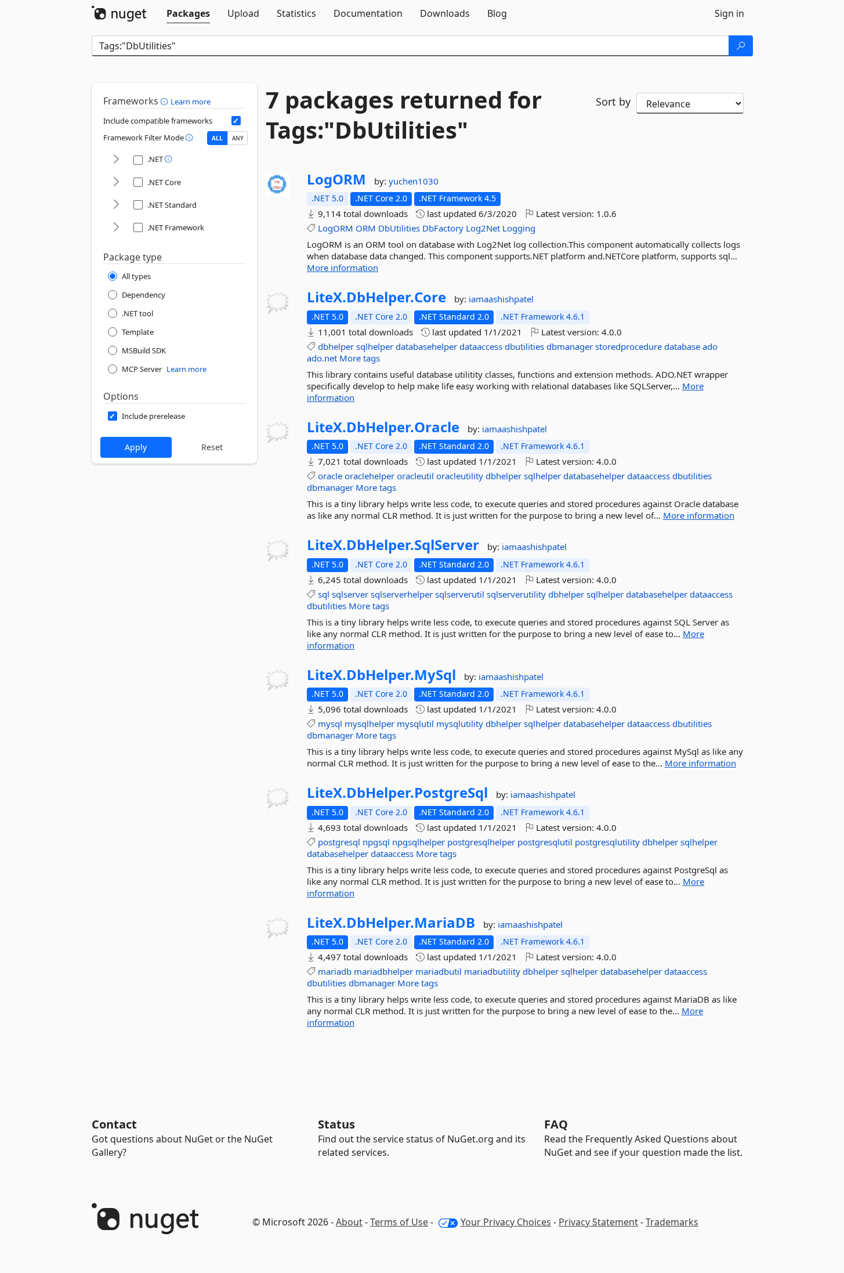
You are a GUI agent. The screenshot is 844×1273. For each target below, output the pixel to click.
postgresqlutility (607, 842)
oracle (330, 476)
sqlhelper (374, 346)
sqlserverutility (516, 594)
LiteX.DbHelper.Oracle (383, 427)
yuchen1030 (414, 181)
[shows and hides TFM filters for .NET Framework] (116, 227)
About (349, 1222)
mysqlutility (459, 723)
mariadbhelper (383, 971)
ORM (366, 228)
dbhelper (336, 346)
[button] (166, 101)
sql (323, 594)
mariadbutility (492, 971)
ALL (217, 138)
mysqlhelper (369, 723)
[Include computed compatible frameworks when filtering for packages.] (236, 120)
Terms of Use (399, 1222)
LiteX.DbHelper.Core (376, 297)
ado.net (322, 358)
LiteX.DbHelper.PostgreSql (397, 792)
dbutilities (524, 346)
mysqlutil (415, 723)
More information (342, 267)
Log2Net (483, 228)
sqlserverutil (459, 594)
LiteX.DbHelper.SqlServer (393, 544)
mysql (330, 723)
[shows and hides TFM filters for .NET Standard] (116, 205)
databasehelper (426, 346)
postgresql (339, 842)
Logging (518, 228)
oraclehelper (369, 476)
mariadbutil (438, 971)
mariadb (335, 971)
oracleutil (415, 476)
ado (710, 346)
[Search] (741, 45)
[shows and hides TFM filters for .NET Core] (116, 182)
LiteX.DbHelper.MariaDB (391, 922)
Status (336, 1124)
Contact (114, 1124)
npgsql (376, 842)
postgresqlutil (545, 842)
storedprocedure (628, 346)
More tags (359, 358)
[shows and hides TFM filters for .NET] (116, 160)
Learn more (191, 101)
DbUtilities (399, 228)
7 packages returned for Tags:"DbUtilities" (404, 115)
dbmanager (569, 346)
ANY (238, 138)
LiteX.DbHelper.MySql (381, 674)
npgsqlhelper (418, 842)
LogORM (336, 179)
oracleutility (459, 476)
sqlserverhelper (402, 594)
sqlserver (350, 594)
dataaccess (480, 346)
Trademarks (672, 1222)
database (682, 346)
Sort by (613, 102)
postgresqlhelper (481, 842)
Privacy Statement (598, 1222)
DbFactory (442, 228)
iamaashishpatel (501, 299)
